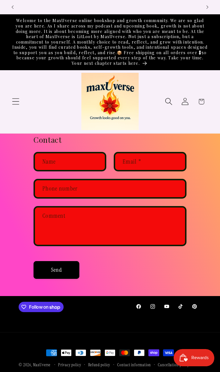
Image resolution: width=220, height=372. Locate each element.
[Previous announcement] (12, 7)
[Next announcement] (207, 7)
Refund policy (99, 364)
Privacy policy (69, 364)
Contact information (134, 364)
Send (56, 269)
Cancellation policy (173, 364)
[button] (15, 101)
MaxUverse (41, 364)
